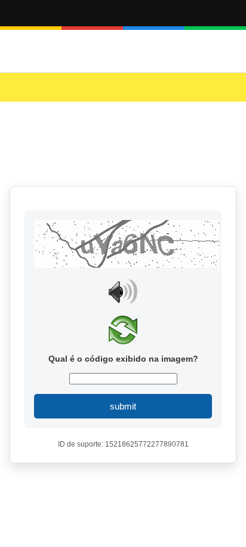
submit (123, 406)
